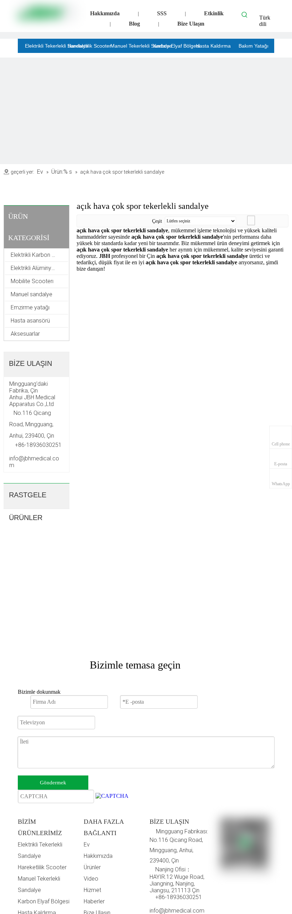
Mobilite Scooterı (32, 281)
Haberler (94, 901)
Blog (134, 24)
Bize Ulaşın (190, 24)
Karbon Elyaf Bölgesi (43, 901)
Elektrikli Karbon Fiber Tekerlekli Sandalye (39, 255)
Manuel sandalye (31, 294)
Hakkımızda (105, 13)
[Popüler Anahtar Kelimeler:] (244, 14)
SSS (162, 13)
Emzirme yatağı (30, 307)
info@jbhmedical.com (177, 910)
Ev (87, 844)
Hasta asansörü (30, 320)
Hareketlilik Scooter (42, 867)
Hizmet (92, 890)
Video (91, 878)
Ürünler (92, 867)
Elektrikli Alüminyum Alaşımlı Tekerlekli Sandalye (39, 268)
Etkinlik (214, 13)
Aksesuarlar (25, 333)
